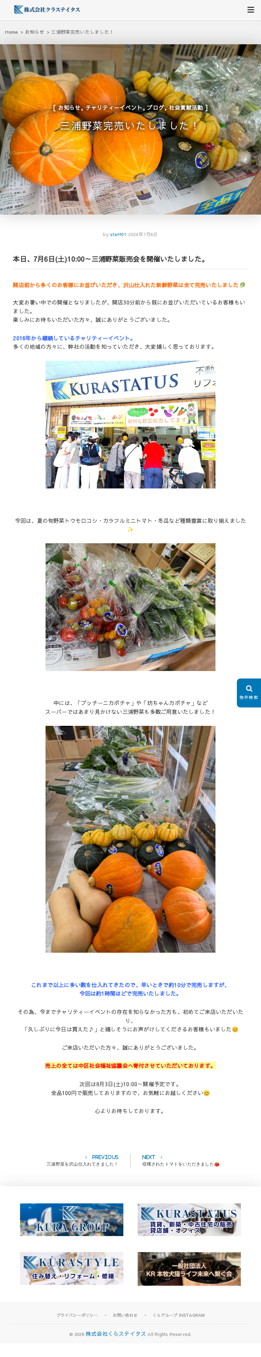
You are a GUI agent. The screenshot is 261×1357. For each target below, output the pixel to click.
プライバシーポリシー (77, 1315)
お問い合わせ (125, 1315)
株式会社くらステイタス (116, 1333)
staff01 (117, 234)
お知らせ (69, 107)
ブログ (155, 107)
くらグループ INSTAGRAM (179, 1315)
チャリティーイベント (114, 107)
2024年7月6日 (143, 234)
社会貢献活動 (186, 107)
